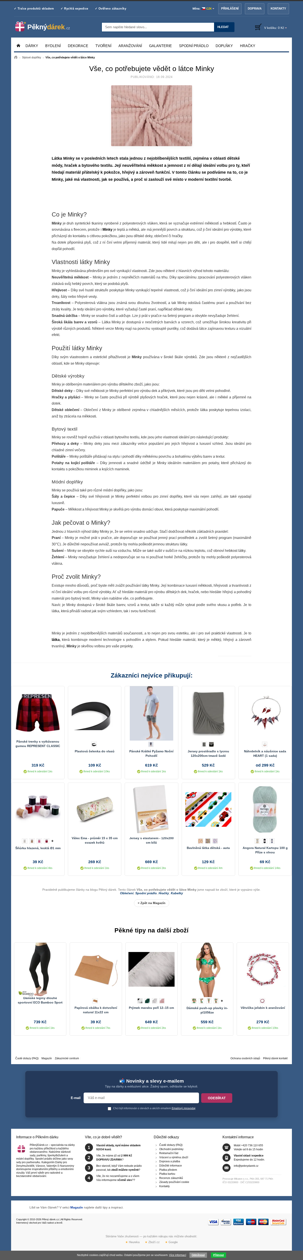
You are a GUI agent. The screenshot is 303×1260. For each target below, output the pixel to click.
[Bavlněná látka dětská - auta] (208, 809)
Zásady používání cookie (174, 1182)
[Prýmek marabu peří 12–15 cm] (151, 969)
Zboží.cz (152, 1242)
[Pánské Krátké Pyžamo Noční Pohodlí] (151, 712)
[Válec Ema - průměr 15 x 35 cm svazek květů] (94, 809)
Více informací (177, 1255)
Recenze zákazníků (171, 1178)
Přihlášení (230, 8)
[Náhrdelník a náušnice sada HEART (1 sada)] (265, 712)
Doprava (255, 8)
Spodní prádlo (146, 893)
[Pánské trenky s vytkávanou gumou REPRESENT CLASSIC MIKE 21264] (38, 712)
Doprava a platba (169, 1161)
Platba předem (168, 1169)
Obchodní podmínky (171, 1149)
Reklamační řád (168, 1153)
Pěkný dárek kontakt (275, 1058)
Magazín (46, 1058)
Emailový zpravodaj (183, 1108)
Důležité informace (170, 1165)
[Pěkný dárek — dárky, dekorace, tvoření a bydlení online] (46, 26)
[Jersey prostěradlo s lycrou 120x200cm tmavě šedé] (208, 712)
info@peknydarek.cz (246, 1165)
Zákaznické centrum (67, 1058)
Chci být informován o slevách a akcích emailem (153, 1108)
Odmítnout (198, 1255)
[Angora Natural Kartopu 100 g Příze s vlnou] (265, 809)
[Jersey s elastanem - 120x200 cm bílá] (151, 809)
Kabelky (177, 893)
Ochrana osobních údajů (245, 1058)
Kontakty (278, 8)
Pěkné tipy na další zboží (151, 930)
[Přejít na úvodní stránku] (16, 57)
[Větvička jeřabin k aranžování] (263, 969)
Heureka (132, 1242)
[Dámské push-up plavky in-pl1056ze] (207, 969)
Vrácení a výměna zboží (173, 1157)
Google (171, 1242)
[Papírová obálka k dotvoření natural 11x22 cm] (96, 969)
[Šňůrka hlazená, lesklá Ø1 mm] (38, 809)
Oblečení (127, 893)
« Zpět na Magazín (151, 903)
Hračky (164, 893)
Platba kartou (167, 1173)
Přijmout (218, 1255)
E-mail (76, 1098)
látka (56, 640)
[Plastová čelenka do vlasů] (94, 712)
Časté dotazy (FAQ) (27, 1058)
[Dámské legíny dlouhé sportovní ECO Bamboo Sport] (40, 969)
